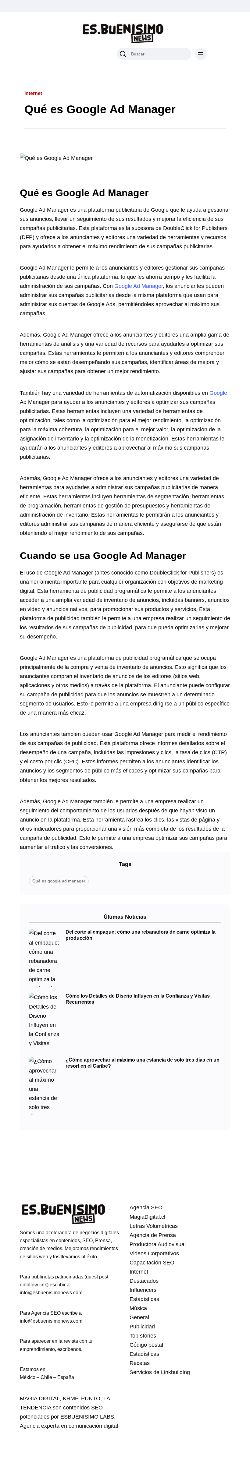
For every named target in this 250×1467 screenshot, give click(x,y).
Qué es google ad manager (58, 880)
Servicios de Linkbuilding (160, 1372)
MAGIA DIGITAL (40, 1398)
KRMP (70, 1398)
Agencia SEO (146, 1207)
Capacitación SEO (152, 1263)
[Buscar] (123, 54)
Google (218, 393)
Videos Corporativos (154, 1253)
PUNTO (90, 1398)
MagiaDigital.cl (147, 1217)
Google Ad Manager (138, 286)
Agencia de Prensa (153, 1235)
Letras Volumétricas (154, 1226)
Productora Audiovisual (158, 1244)
